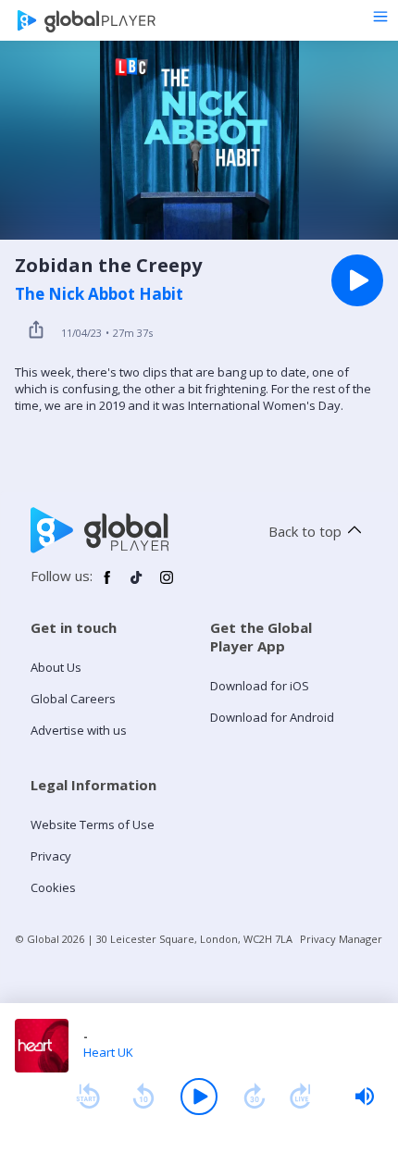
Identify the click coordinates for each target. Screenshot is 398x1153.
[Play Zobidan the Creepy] (357, 280)
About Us (56, 667)
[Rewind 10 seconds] (143, 1096)
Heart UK (108, 1052)
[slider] (364, 1096)
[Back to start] (87, 1096)
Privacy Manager (341, 939)
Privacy (51, 856)
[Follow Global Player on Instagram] (167, 585)
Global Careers (73, 698)
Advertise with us (79, 730)
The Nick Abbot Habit (99, 294)
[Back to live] (300, 1096)
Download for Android (272, 717)
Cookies (53, 887)
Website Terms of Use (93, 824)
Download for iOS (259, 685)
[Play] (199, 1096)
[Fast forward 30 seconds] (254, 1096)
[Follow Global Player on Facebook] (107, 585)
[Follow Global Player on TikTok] (137, 585)
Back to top (305, 531)
